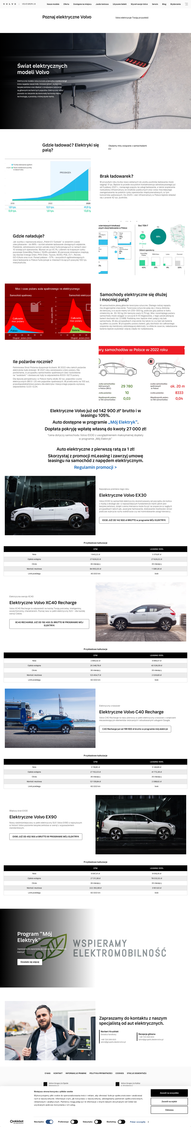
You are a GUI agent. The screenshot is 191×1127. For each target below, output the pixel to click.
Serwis (155, 4)
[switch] (74, 1122)
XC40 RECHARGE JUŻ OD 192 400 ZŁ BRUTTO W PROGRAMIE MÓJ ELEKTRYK (49, 624)
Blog (164, 4)
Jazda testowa (102, 4)
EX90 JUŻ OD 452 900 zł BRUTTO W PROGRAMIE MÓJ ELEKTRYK (46, 836)
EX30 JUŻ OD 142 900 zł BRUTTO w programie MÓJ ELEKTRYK (134, 520)
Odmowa (169, 1110)
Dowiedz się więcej (30, 962)
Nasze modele (53, 4)
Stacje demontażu (136, 1073)
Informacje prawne (76, 1073)
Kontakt (58, 1073)
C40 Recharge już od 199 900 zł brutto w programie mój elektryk (135, 729)
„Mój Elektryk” (122, 422)
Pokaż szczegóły (138, 1122)
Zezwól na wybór (169, 1101)
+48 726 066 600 (108, 1039)
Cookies (120, 1073)
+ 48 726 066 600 (146, 1037)
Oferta (66, 4)
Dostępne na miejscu (82, 4)
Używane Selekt (120, 4)
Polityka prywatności (101, 1073)
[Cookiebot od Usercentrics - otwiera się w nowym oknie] (16, 1122)
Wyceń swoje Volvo (139, 4)
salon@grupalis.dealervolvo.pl (113, 1042)
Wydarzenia (175, 4)
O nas (47, 1073)
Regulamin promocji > (95, 467)
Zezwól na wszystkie (169, 1093)
